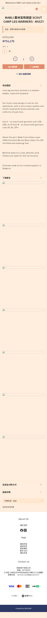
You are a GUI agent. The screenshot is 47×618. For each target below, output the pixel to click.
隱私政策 (23, 553)
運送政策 (23, 546)
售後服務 (23, 548)
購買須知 (23, 544)
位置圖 (40, 572)
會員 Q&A (23, 550)
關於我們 (23, 525)
